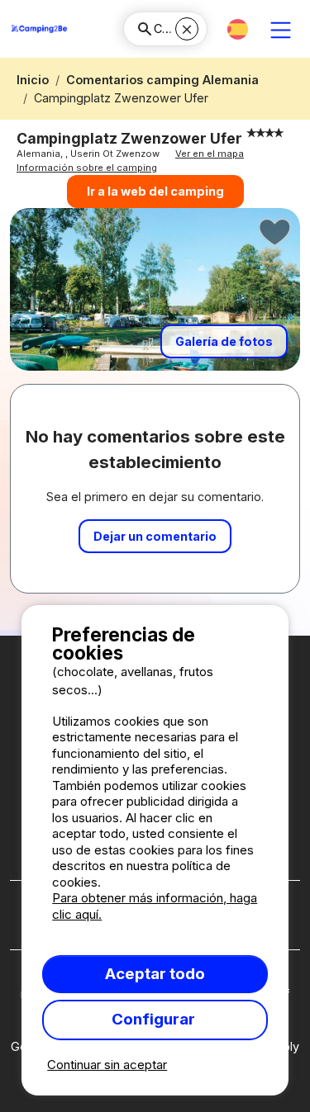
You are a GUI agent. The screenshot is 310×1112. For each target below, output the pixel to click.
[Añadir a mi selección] (275, 233)
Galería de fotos (224, 341)
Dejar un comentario (155, 536)
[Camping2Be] (39, 29)
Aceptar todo (155, 973)
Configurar (155, 1019)
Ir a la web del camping (155, 191)
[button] (237, 29)
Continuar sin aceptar (107, 1064)
